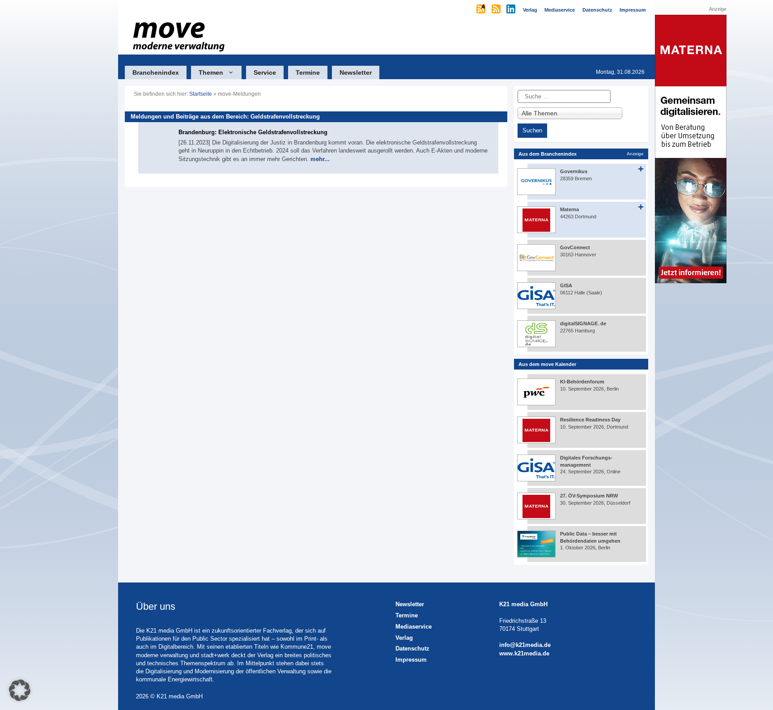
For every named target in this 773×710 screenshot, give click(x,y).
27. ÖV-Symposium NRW (589, 495)
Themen (211, 72)
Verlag (404, 637)
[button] (19, 690)
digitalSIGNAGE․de (583, 323)
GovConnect (575, 247)
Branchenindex (155, 72)
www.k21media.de (524, 653)
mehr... (320, 159)
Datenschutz (412, 648)
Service (265, 72)
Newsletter (356, 72)
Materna (569, 209)
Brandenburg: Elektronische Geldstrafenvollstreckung (252, 132)
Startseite (200, 94)
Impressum (411, 659)
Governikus (573, 171)
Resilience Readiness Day (590, 419)
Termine (308, 72)
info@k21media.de (525, 645)
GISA (566, 285)
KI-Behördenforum (582, 381)
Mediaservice (413, 626)
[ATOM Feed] (481, 9)
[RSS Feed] (497, 9)
